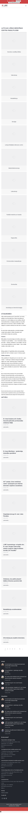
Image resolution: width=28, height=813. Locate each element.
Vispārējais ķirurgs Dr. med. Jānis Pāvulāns (13, 682)
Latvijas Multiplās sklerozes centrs (14, 145)
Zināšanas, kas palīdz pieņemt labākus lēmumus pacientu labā (15, 730)
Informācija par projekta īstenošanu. (14, 638)
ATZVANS (18, 1)
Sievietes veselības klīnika (14, 52)
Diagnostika (14, 238)
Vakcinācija (14, 75)
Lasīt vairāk (5, 427)
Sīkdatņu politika (4, 792)
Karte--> (3, 746)
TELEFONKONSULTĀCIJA (14, 2)
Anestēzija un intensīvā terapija (14, 307)
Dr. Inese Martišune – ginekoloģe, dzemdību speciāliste (14, 671)
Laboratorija (14, 191)
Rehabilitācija (14, 98)
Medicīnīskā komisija (14, 168)
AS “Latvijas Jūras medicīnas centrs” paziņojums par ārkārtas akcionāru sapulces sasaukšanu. (13, 483)
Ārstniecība (14, 284)
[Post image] (2, 664)
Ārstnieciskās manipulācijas (14, 261)
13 (19, 649)
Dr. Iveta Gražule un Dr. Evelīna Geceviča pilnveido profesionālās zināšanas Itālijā (13, 421)
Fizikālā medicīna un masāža (14, 214)
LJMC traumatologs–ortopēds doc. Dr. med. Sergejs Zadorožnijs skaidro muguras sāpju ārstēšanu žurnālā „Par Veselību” (15, 689)
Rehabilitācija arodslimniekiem (12, 609)
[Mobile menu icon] (26, 6)
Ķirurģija (14, 121)
